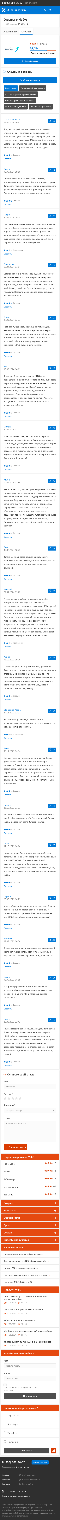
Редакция (6, 1479)
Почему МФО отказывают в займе (21, 1267)
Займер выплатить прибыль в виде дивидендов (27, 1341)
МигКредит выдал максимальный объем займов (28, 1330)
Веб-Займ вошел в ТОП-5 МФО (19, 1320)
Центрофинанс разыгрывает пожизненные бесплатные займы (25, 1297)
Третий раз (13, 1433)
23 (53, 939)
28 (53, 548)
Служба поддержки (31, 1479)
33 (53, 367)
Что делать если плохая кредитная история (25, 1274)
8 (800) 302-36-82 (12, 2)
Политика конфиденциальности (16, 1496)
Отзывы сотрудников (15, 106)
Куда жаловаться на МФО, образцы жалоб (25, 1260)
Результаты (53, 1450)
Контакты (6, 1484)
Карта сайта (27, 1484)
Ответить (8, 158)
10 (53, 120)
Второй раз (13, 1424)
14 (53, 170)
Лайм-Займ (9, 1163)
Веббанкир (9, 1179)
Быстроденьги (11, 1186)
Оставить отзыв (31, 80)
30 (53, 318)
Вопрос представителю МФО (19, 100)
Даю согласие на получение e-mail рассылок (21, 1388)
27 (53, 265)
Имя (6, 1360)
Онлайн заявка (31, 61)
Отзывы (26, 31)
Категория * (9, 1104)
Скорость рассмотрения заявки (20, 94)
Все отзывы (10, 88)
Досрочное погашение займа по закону (23, 1253)
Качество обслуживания (33, 88)
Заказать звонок (40, 1462)
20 (53, 427)
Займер (7, 1171)
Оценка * (8, 1094)
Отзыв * (7, 1118)
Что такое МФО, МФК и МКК (18, 1281)
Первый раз (13, 1415)
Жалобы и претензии (40, 106)
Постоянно (13, 1441)
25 (53, 480)
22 (53, 215)
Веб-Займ (8, 1194)
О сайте (5, 1475)
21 (53, 806)
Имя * (6, 1081)
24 (53, 590)
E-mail (7, 1373)
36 (53, 978)
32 (53, 749)
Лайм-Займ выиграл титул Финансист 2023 (25, 1309)
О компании (10, 31)
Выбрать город (29, 1475)
